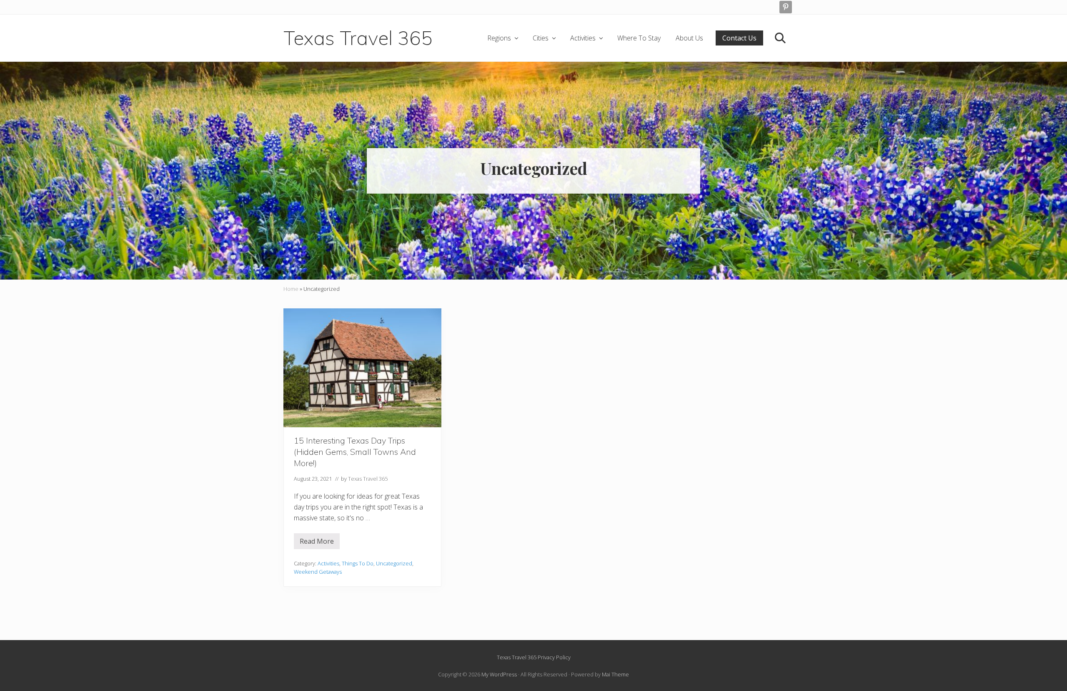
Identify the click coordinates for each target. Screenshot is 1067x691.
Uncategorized (394, 563)
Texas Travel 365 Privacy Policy (534, 657)
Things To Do (357, 563)
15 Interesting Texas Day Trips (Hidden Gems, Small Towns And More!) (355, 451)
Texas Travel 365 (358, 38)
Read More (320, 543)
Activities (328, 563)
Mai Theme (615, 674)
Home (290, 289)
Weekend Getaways (318, 571)
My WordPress (499, 674)
